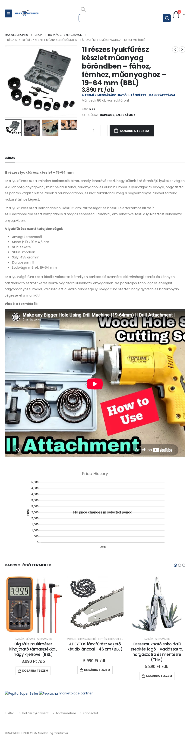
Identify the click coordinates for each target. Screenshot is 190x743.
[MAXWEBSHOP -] (27, 13)
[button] (175, 565)
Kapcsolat (90, 713)
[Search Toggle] (83, 9)
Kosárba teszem (134, 131)
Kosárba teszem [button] (35, 671)
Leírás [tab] (10, 157)
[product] (33, 604)
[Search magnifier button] (167, 18)
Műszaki (30, 639)
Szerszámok (125, 115)
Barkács (107, 115)
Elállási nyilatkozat (35, 713)
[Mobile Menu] (8, 13)
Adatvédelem (65, 713)
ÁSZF (11, 713)
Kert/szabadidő (87, 639)
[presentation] (10, 81)
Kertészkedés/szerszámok (114, 639)
